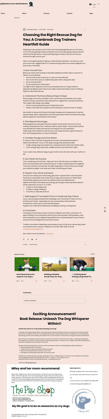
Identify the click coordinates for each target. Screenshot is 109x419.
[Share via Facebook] (24, 239)
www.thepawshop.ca (24, 398)
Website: (15, 398)
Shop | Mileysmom (30, 362)
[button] (99, 3)
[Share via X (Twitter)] (28, 239)
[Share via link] (36, 239)
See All (93, 254)
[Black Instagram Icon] (105, 211)
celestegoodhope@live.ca (83, 384)
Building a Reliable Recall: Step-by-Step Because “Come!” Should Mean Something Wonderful (54, 275)
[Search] (94, 7)
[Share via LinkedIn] (32, 239)
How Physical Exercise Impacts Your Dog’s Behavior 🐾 (26, 275)
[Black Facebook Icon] (105, 208)
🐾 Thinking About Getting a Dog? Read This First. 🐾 (82, 275)
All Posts (16, 18)
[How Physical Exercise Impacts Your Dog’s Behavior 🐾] (27, 264)
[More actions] (85, 30)
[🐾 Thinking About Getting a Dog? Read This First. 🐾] (82, 264)
